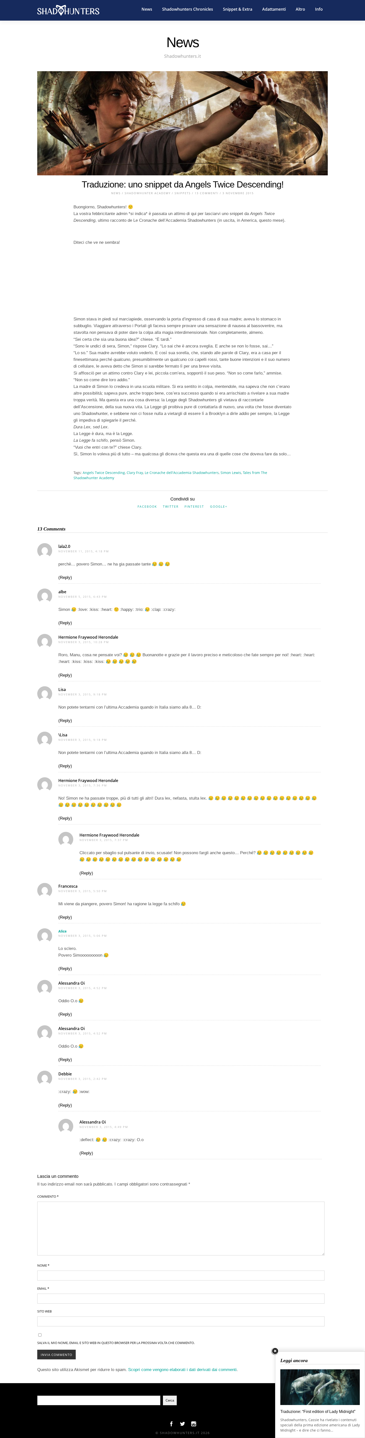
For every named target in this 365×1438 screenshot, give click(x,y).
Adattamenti (274, 9)
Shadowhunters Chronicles (187, 9)
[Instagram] (193, 1425)
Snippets (183, 193)
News (147, 9)
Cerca (170, 1400)
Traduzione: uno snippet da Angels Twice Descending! (183, 184)
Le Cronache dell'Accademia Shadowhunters (182, 472)
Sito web (44, 1311)
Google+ (218, 506)
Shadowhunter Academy (148, 193)
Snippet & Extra (237, 9)
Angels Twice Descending (104, 472)
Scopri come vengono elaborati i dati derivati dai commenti (182, 1369)
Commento (48, 1196)
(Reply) (65, 577)
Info (319, 9)
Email (43, 1288)
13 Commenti (207, 193)
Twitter (171, 506)
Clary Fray (135, 472)
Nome (43, 1265)
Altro (300, 9)
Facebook (147, 506)
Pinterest (194, 506)
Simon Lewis (230, 472)
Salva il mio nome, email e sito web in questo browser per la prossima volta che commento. (116, 1343)
